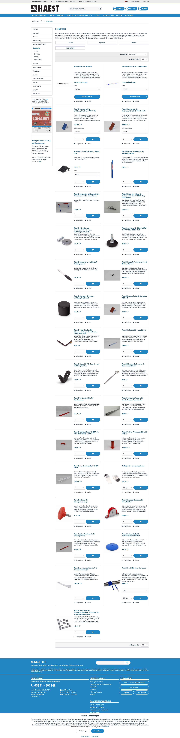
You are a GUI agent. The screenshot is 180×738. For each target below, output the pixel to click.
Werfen (35, 37)
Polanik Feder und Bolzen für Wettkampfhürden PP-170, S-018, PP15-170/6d (133, 196)
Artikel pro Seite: (134, 59)
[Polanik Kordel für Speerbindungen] (112, 585)
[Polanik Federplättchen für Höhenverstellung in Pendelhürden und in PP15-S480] (64, 343)
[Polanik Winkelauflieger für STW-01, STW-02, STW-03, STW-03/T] (64, 445)
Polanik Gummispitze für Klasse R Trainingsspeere (85, 263)
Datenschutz (85, 736)
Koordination (37, 67)
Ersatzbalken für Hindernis (83, 66)
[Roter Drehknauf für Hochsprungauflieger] (64, 513)
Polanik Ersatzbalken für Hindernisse (134, 66)
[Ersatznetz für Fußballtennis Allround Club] (64, 169)
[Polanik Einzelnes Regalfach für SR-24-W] (64, 479)
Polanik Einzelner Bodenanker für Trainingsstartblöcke (133, 365)
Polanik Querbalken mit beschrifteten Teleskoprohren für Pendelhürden (86, 195)
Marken (35, 82)
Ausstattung (37, 41)
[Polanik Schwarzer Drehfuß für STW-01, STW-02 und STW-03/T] (112, 241)
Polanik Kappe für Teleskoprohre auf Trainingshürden (134, 263)
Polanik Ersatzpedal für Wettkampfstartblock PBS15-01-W (133, 110)
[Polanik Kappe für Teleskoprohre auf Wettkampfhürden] (64, 377)
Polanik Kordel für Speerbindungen (134, 568)
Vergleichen (79, 101)
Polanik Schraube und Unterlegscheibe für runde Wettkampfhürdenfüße (83, 230)
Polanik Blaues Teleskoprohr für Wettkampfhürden (133, 152)
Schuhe (35, 90)
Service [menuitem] (145, 1)
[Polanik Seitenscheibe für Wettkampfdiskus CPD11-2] (112, 547)
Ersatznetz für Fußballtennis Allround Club (86, 152)
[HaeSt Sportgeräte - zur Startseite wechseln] (45, 8)
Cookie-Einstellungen (97, 705)
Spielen (35, 75)
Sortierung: (123, 54)
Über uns (93, 689)
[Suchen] (100, 8)
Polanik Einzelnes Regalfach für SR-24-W (86, 467)
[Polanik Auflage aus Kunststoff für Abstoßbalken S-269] (64, 585)
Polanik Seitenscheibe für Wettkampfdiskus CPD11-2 (131, 535)
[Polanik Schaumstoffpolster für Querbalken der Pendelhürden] (112, 411)
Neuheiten (36, 93)
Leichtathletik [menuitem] (135, 1)
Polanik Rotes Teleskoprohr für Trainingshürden (84, 535)
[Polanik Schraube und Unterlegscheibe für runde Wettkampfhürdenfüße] (64, 241)
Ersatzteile (36, 48)
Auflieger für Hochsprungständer (133, 466)
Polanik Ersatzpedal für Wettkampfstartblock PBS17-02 (85, 110)
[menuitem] (85, 8)
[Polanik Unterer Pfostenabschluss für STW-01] (112, 445)
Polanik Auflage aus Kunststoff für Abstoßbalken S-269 (86, 569)
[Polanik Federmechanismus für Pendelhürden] (112, 513)
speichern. (105, 727)
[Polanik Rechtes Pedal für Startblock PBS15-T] (112, 309)
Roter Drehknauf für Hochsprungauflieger (81, 501)
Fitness (35, 64)
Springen (36, 33)
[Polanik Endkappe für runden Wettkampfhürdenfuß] (64, 309)
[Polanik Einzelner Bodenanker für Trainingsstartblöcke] (112, 377)
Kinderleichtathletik (39, 44)
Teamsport (36, 71)
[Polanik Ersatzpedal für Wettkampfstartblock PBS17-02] (64, 126)
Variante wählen (87, 97)
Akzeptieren (97, 731)
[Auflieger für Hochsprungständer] (112, 479)
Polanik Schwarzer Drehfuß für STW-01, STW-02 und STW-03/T (134, 229)
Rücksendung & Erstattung (99, 710)
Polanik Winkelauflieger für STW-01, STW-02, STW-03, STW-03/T (86, 433)
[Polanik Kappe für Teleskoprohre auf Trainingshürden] (112, 275)
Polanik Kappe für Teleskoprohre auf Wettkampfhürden (86, 365)
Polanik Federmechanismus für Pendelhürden (132, 501)
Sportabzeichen (38, 79)
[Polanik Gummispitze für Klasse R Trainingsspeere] (64, 275)
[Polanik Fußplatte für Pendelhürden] (112, 343)
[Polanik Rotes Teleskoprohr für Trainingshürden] (64, 547)
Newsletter (93, 687)
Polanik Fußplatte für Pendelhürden (134, 330)
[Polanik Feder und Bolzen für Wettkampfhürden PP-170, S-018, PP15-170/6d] (112, 207)
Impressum (95, 736)
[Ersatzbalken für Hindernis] (64, 84)
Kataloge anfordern (96, 682)
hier (47, 99)
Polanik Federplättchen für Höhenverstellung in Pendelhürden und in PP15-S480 (86, 332)
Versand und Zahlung (97, 707)
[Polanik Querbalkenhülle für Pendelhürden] (64, 411)
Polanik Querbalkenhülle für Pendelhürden (83, 399)
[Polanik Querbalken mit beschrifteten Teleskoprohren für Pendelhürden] (64, 207)
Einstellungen (83, 731)
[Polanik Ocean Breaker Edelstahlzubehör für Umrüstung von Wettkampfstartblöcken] (64, 624)
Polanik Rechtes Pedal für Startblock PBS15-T (134, 297)
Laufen (35, 29)
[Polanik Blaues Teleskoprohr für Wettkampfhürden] (112, 169)
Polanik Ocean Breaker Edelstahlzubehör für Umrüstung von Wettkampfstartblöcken (86, 612)
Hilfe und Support (96, 692)
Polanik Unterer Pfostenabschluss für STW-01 (134, 433)
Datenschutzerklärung (36, 671)
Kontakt (92, 694)
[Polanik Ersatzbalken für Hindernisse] (112, 84)
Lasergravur (37, 86)
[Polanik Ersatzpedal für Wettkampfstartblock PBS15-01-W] (112, 126)
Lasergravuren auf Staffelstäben (100, 684)
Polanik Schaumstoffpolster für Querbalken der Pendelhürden (132, 399)
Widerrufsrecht (95, 712)
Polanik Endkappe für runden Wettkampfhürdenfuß (84, 297)
